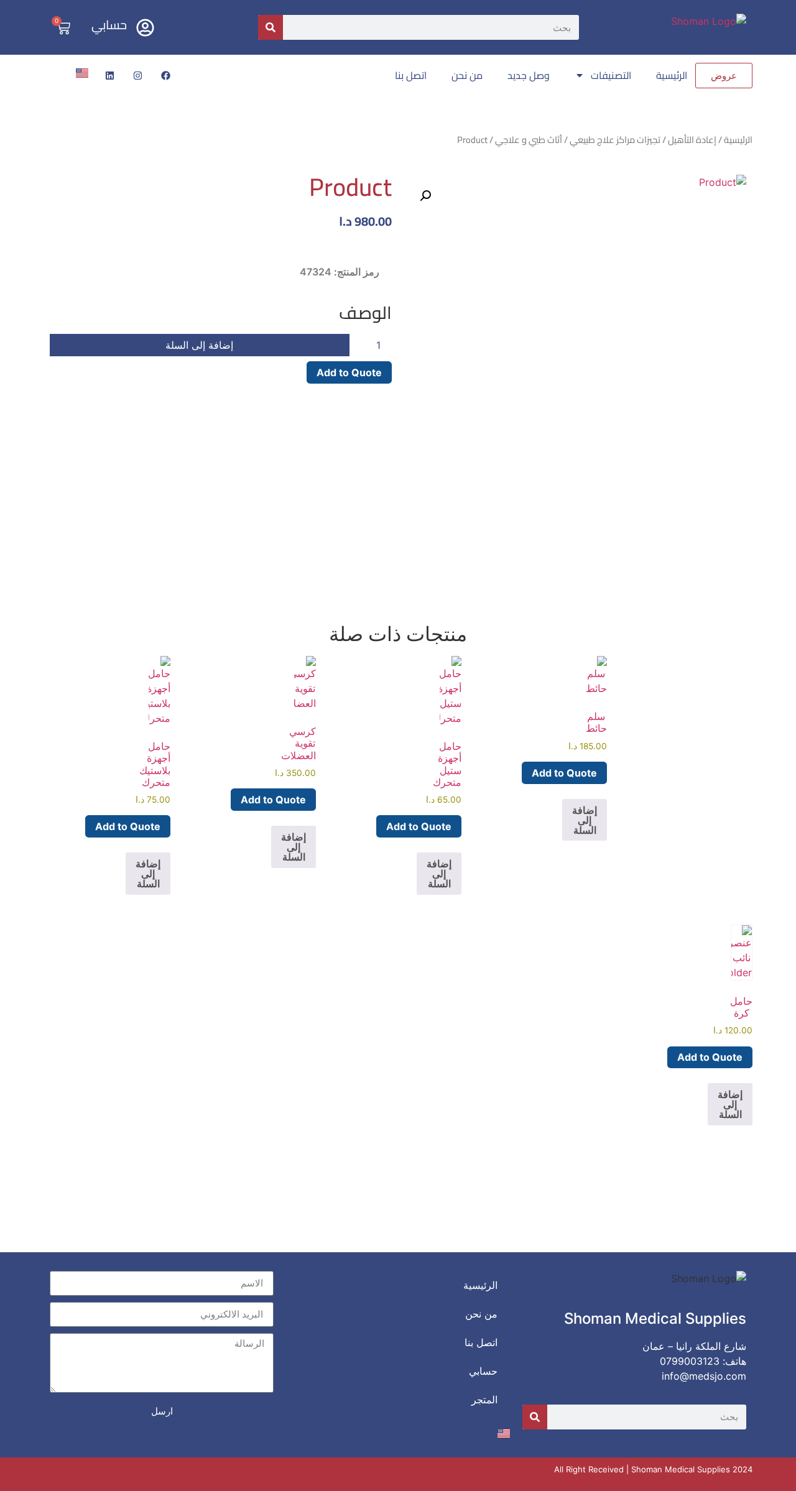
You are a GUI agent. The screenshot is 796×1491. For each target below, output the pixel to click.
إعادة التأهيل (692, 139)
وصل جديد (528, 75)
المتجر (484, 1399)
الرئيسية (671, 75)
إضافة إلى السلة (199, 345)
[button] (425, 196)
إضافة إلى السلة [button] (584, 820)
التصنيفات (611, 75)
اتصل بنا (411, 75)
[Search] (270, 27)
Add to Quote (349, 372)
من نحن (467, 75)
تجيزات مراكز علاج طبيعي (615, 139)
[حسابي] (145, 28)
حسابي (109, 24)
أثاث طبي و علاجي (528, 139)
